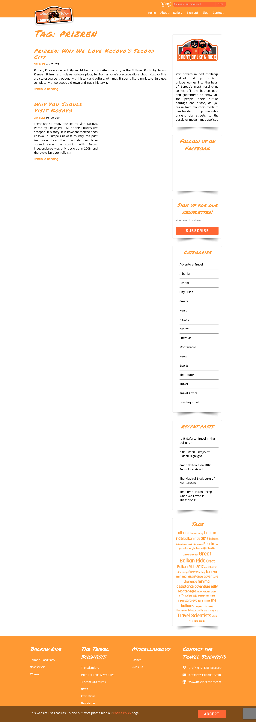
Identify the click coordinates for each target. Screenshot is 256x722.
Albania (185, 274)
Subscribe (197, 230)
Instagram (168, 4)
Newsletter (88, 703)
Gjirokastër (209, 548)
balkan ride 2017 (195, 538)
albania (184, 533)
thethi (200, 610)
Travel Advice (189, 393)
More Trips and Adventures (97, 675)
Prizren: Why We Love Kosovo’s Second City (94, 54)
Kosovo (184, 329)
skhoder (207, 601)
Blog (205, 13)
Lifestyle (186, 338)
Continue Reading (46, 89)
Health (184, 310)
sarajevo (191, 600)
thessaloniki (183, 610)
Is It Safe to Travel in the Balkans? (197, 440)
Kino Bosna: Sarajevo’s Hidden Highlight (195, 454)
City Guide (40, 64)
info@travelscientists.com (205, 675)
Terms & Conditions (42, 660)
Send (220, 4)
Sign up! (192, 13)
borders (200, 544)
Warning (35, 674)
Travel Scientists (194, 615)
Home (152, 13)
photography (203, 596)
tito (216, 610)
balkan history (197, 533)
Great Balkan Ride (196, 557)
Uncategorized (189, 402)
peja (195, 595)
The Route (187, 375)
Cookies (136, 660)
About (164, 13)
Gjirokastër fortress (190, 555)
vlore (214, 616)
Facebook (163, 4)
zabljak (202, 621)
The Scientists (90, 668)
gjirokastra (197, 548)
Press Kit (137, 667)
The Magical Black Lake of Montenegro (197, 480)
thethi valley (209, 610)
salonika (181, 601)
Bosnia (184, 283)
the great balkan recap (204, 606)
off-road (184, 595)
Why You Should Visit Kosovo (58, 107)
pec (190, 596)
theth (193, 610)
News (183, 356)
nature (199, 591)
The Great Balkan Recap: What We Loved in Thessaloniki (196, 496)
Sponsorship (37, 667)
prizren (212, 596)
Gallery (177, 13)
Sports (184, 365)
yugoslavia (193, 621)
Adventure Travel (191, 264)
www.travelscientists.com (205, 682)
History (184, 319)
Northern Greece (209, 591)
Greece (184, 301)
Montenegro (188, 347)
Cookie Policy (122, 713)
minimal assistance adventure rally (197, 584)
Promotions (88, 696)
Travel (184, 384)
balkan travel (181, 544)
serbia (200, 601)
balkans (214, 539)
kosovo (211, 571)
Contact (218, 13)
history (201, 572)
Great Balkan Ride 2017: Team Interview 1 (195, 467)
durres (187, 548)
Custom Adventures (93, 682)
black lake (192, 544)
